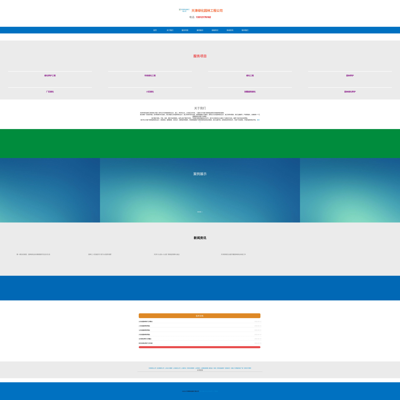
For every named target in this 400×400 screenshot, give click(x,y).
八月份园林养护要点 (144, 326)
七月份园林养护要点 (144, 330)
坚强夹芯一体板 (229, 368)
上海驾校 (197, 368)
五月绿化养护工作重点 (145, 339)
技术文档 (199, 315)
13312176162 (203, 17)
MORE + (200, 212)
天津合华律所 (247, 368)
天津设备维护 (220, 368)
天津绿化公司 (152, 368)
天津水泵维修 (190, 368)
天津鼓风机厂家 (238, 368)
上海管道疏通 (204, 368)
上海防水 (183, 368)
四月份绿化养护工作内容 (145, 343)
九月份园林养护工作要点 (145, 321)
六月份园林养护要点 (144, 334)
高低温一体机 (212, 368)
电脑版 (216, 391)
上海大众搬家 (168, 368)
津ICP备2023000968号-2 (206, 391)
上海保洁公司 (177, 368)
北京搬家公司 (160, 368)
